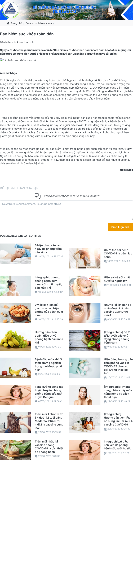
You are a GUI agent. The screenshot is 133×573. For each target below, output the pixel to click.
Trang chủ (16, 23)
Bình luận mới (120, 227)
